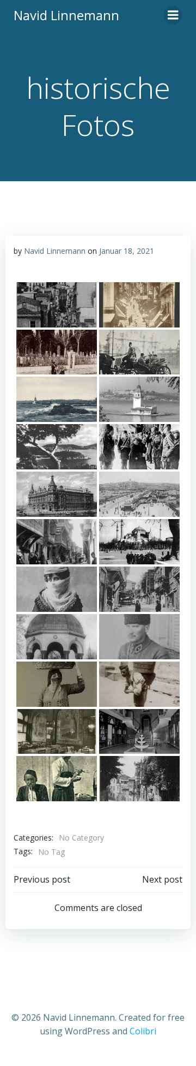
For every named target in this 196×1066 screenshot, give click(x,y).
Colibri (143, 1031)
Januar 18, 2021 (126, 251)
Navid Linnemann (54, 251)
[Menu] (173, 15)
